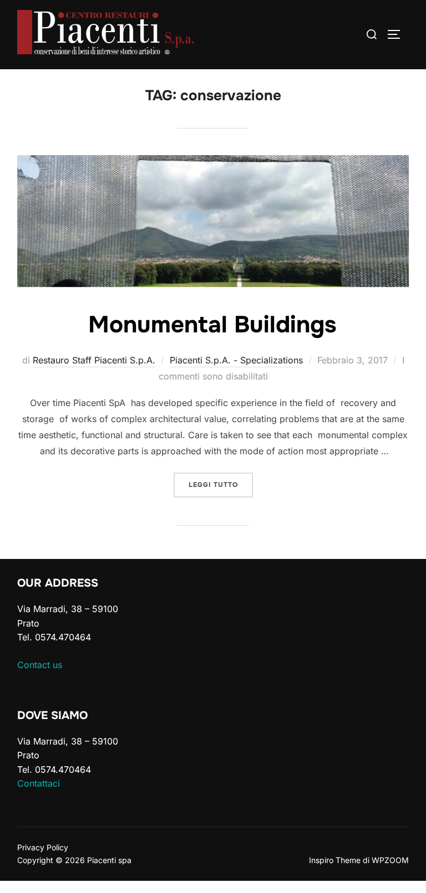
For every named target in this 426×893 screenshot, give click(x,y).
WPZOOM (390, 860)
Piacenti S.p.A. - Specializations (236, 360)
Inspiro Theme (335, 860)
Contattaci (38, 783)
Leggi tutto (221, 484)
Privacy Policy (42, 847)
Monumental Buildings (212, 325)
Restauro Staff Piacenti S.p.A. (94, 360)
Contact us (39, 664)
